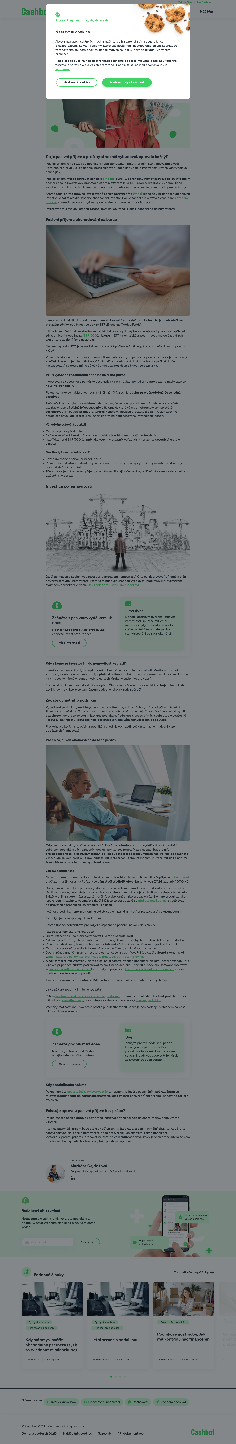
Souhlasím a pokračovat (126, 82)
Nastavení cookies (76, 82)
